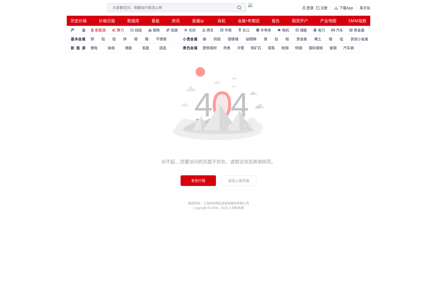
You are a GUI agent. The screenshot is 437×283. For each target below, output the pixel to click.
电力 (319, 30)
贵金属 (356, 30)
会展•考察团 (248, 21)
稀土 (317, 38)
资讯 (176, 21)
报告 (276, 21)
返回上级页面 (238, 180)
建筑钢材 (210, 47)
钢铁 (154, 30)
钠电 (111, 47)
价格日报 (107, 21)
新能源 (98, 30)
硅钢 (285, 47)
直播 (196, 21)
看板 (155, 21)
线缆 (136, 30)
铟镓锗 (233, 38)
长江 (244, 30)
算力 (118, 30)
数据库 (133, 21)
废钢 (333, 47)
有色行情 (198, 180)
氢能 (145, 47)
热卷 (226, 47)
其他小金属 (359, 38)
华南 (226, 30)
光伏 (190, 30)
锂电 (94, 47)
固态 (162, 47)
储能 (301, 30)
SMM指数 (357, 21)
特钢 (298, 47)
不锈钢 (161, 38)
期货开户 (300, 21)
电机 (283, 30)
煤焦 (271, 47)
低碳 (172, 30)
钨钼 (217, 38)
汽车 (337, 30)
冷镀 (240, 47)
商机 (221, 21)
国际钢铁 (316, 47)
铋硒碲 (251, 38)
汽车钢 (348, 47)
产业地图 (328, 21)
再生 (208, 30)
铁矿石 (256, 47)
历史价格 (79, 21)
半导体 (263, 30)
